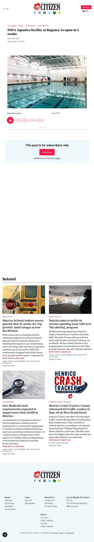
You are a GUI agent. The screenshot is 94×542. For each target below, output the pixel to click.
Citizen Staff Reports (59, 443)
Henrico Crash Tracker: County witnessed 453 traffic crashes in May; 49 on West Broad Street (69, 409)
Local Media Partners (77, 497)
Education (30, 26)
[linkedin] (49, 12)
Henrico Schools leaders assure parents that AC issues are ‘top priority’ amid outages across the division (23, 325)
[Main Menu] (4, 9)
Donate (86, 7)
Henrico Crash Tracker (60, 402)
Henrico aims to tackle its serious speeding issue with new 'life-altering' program (70, 323)
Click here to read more (13, 358)
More (43, 514)
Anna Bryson (13, 39)
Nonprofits (43, 26)
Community (10, 503)
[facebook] (34, 12)
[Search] (8, 9)
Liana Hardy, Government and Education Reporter (21, 362)
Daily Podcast (47, 520)
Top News (11, 26)
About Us (49, 497)
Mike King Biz (72, 506)
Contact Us (49, 500)
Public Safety (55, 317)
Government (8, 402)
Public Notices (47, 526)
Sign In (57, 158)
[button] (4, 534)
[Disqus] (47, 200)
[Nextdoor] (54, 12)
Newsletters (30, 503)
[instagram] (44, 12)
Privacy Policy (50, 506)
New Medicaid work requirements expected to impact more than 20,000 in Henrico (20, 411)
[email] (59, 12)
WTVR (69, 500)
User (27, 497)
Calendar (8, 500)
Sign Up (28, 500)
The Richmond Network (76, 503)
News (21, 26)
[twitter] (39, 12)
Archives (44, 517)
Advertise (48, 503)
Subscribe (47, 152)
